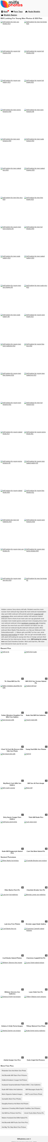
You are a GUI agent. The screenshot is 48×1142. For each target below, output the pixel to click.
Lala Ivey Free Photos (12, 924)
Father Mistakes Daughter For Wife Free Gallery (12, 716)
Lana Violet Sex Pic (36, 992)
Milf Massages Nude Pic (34, 1089)
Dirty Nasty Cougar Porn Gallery (12, 818)
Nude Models (34, 11)
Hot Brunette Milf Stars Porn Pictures (14, 1075)
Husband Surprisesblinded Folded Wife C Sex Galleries (21, 1085)
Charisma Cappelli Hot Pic (35, 958)
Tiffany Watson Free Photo (35, 1026)
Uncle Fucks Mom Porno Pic (34, 1113)
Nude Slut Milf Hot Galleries (36, 715)
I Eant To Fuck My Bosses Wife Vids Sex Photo (12, 750)
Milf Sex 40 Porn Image (36, 783)
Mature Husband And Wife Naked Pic (15, 1118)
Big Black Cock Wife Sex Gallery (12, 784)
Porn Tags (18, 11)
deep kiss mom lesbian (9, 635)
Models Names (10, 15)
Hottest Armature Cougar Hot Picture (14, 1080)
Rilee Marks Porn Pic (12, 890)
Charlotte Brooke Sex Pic (36, 890)
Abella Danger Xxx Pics (12, 1060)
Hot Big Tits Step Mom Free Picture (14, 1127)
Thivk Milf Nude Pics (36, 817)
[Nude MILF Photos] (24, 4)
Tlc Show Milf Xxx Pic (12, 681)
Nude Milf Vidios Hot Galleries (12, 1089)
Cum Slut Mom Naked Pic (36, 851)
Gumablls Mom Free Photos (11, 1099)
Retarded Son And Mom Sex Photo (14, 1071)
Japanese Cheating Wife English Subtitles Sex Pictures (21, 1108)
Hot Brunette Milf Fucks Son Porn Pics (15, 1122)
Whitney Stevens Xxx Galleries (12, 993)
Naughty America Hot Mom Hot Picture (15, 1104)
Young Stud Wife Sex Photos (36, 749)
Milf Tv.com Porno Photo (33, 1094)
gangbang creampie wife (30, 623)
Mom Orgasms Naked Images (12, 1094)
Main (5, 11)
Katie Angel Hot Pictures (36, 1060)
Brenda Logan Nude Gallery (36, 924)
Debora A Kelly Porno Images (12, 1026)
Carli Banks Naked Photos (12, 958)
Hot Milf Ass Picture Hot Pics (11, 1113)
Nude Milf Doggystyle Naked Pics (12, 852)
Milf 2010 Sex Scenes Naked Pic (35, 682)
